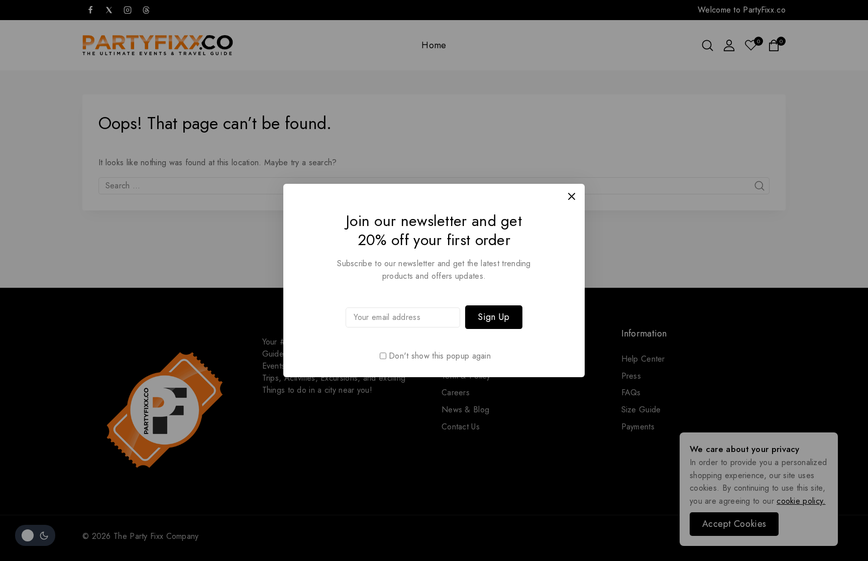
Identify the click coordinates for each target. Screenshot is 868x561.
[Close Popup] (572, 196)
